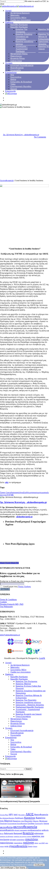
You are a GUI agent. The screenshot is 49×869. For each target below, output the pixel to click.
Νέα (12, 75)
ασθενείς (45, 830)
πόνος (36, 843)
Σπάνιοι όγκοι (16, 61)
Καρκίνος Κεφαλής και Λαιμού (29, 714)
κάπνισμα (38, 833)
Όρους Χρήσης (24, 586)
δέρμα (2, 833)
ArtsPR (42, 658)
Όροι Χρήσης (20, 868)
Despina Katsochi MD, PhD (11, 604)
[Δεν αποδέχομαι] (27, 868)
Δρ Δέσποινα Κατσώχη (20, 13)
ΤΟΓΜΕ (10, 495)
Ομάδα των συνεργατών (20, 20)
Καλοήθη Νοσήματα (19, 25)
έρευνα (46, 823)
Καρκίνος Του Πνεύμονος (21, 30)
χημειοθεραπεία (18, 846)
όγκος (35, 846)
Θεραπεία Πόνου (17, 58)
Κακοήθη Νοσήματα (19, 27)
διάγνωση (8, 833)
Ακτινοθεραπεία (6, 180)
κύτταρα (13, 839)
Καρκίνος (29, 817)
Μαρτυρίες (14, 15)
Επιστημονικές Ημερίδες (20, 86)
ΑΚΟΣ (29, 814)
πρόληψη (28, 842)
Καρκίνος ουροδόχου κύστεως (28, 702)
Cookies (3, 602)
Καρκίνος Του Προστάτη (26, 700)
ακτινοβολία (6, 827)
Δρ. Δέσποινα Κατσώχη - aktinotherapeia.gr (21, 135)
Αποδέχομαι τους (17, 586)
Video (12, 84)
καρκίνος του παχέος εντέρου (22, 836)
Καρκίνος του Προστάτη (23, 821)
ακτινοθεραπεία (25, 827)
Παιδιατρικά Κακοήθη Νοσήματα (30, 707)
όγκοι (30, 846)
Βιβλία (13, 79)
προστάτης (18, 843)
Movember (21, 814)
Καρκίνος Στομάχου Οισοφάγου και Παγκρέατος (24, 36)
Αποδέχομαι (39, 865)
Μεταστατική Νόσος (19, 54)
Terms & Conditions (8, 599)
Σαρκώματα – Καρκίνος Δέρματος (30, 705)
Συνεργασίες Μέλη (18, 17)
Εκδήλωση (28, 492)
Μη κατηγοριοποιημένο (10, 117)
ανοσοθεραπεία (7, 830)
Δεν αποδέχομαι (7, 868)
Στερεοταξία (15, 70)
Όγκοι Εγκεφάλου (23, 716)
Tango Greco (5, 492)
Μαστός (36, 821)
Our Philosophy (6, 606)
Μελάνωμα (43, 821)
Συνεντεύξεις (15, 77)
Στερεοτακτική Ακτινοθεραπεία (17, 823)
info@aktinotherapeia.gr (10, 635)
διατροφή (18, 833)
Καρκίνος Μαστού (23, 684)
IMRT (16, 815)
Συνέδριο (31, 823)
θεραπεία (28, 833)
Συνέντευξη (39, 823)
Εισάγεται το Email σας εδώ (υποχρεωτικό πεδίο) (20, 581)
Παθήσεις (9, 22)
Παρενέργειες (16, 56)
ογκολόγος (31, 839)
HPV (11, 814)
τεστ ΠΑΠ (42, 843)
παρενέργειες (6, 842)
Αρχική (8, 10)
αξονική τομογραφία (20, 830)
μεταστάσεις (20, 840)
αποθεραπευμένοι (34, 830)
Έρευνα (13, 89)
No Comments (40, 137)
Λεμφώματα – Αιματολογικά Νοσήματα (22, 48)
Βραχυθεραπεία (17, 68)
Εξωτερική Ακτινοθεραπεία (21, 65)
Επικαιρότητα (10, 72)
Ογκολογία (3, 823)
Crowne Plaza (4, 814)
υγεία (6, 846)
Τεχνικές (8, 63)
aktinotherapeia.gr (24, 517)
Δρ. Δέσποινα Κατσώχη (7, 818)
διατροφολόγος (17, 492)
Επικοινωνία (10, 91)
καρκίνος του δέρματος (6, 836)
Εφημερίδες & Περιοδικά (21, 82)
